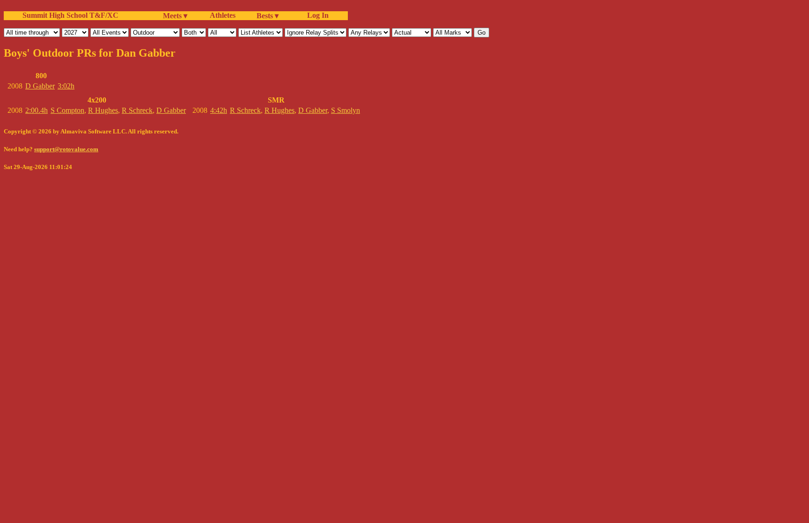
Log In (316, 15)
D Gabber (40, 86)
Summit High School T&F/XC (70, 15)
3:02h (66, 86)
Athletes (222, 15)
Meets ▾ (175, 16)
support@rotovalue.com (66, 149)
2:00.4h (36, 110)
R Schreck (137, 110)
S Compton (67, 110)
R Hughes (103, 110)
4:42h (218, 110)
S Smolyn (345, 110)
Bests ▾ (268, 16)
